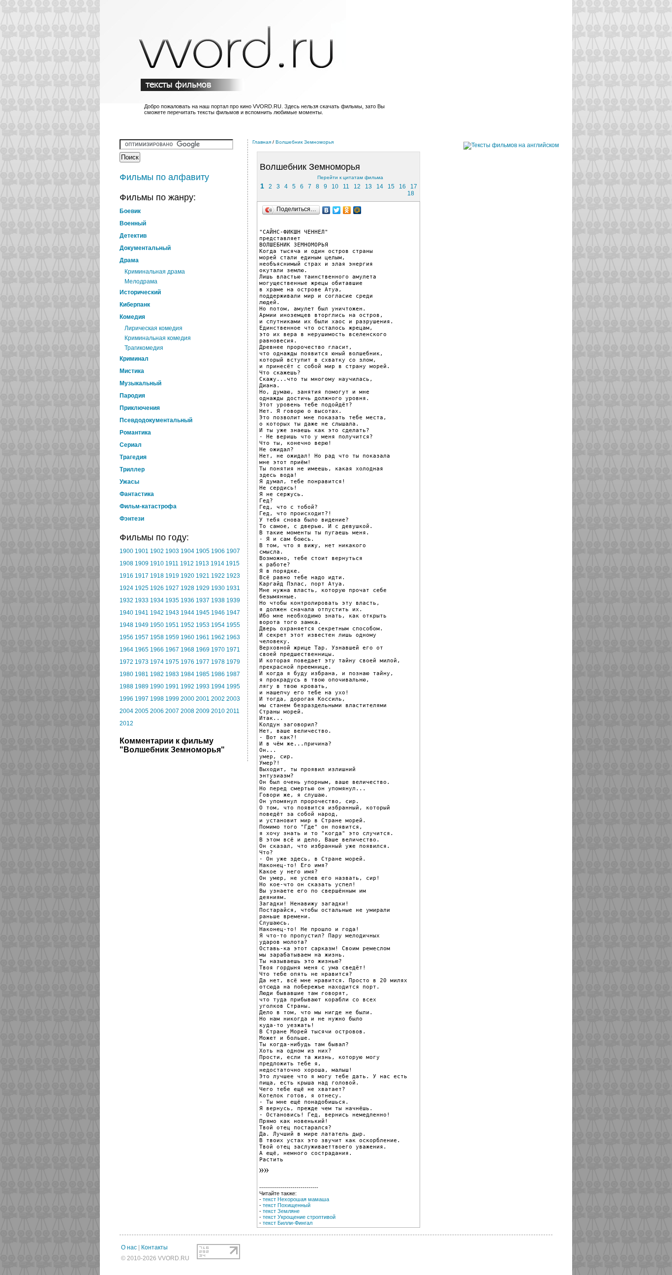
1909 (142, 563)
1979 (233, 661)
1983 (172, 674)
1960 (187, 637)
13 (368, 186)
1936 (187, 600)
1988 (126, 686)
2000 (187, 698)
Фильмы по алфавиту (164, 177)
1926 (157, 588)
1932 (126, 600)
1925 (142, 588)
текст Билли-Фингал (287, 1223)
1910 (157, 563)
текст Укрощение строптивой (299, 1217)
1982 (157, 674)
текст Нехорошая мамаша (296, 1199)
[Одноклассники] (347, 210)
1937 (203, 600)
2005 (142, 711)
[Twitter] (337, 210)
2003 (233, 698)
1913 (202, 563)
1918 (157, 575)
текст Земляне (281, 1211)
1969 (203, 649)
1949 (142, 625)
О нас (129, 1247)
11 (346, 186)
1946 (218, 612)
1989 (142, 686)
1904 (187, 551)
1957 (142, 637)
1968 (187, 649)
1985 (203, 674)
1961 (203, 637)
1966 (157, 649)
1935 (172, 600)
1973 (142, 661)
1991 (172, 686)
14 (379, 186)
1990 (157, 686)
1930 (218, 588)
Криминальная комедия (157, 338)
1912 (187, 563)
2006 (157, 711)
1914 (217, 563)
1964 (126, 649)
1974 (157, 661)
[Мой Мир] (357, 210)
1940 (126, 612)
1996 (126, 698)
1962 (218, 637)
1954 (218, 625)
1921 (203, 575)
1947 (233, 612)
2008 (187, 711)
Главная (261, 142)
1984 (187, 674)
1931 (233, 588)
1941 (142, 612)
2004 (126, 711)
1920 (187, 575)
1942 (157, 612)
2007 (172, 711)
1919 (172, 575)
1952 (187, 625)
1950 (157, 625)
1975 (172, 661)
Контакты (154, 1247)
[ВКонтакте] (326, 210)
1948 (126, 625)
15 (391, 186)
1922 (218, 575)
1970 (218, 649)
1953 (203, 625)
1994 (218, 686)
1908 (126, 563)
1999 (172, 698)
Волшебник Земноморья (304, 142)
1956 (126, 637)
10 (335, 186)
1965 (142, 649)
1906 (218, 551)
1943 (172, 612)
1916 (126, 575)
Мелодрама (140, 281)
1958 (157, 637)
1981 (142, 674)
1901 (142, 551)
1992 (187, 686)
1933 (142, 600)
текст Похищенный (286, 1205)
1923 (233, 575)
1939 (233, 600)
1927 (172, 588)
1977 (203, 661)
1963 (233, 637)
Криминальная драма (154, 271)
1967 (172, 649)
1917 (142, 575)
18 (410, 193)
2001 (203, 698)
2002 (218, 698)
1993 (203, 686)
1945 (203, 612)
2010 (218, 711)
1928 (187, 588)
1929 (203, 588)
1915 (233, 563)
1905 (203, 551)
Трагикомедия (143, 347)
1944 (187, 612)
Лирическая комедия (153, 328)
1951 (172, 625)
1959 (172, 637)
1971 (233, 649)
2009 (203, 711)
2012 (126, 723)
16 (402, 186)
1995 (233, 686)
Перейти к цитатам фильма (350, 177)
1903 (172, 551)
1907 (233, 551)
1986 (218, 674)
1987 (233, 674)
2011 (233, 711)
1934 (157, 600)
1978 (218, 661)
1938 (218, 600)
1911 (172, 563)
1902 (157, 551)
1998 (157, 698)
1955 (233, 625)
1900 (126, 551)
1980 (126, 674)
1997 (142, 698)
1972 (126, 661)
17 (413, 186)
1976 (187, 661)
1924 (126, 588)
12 (357, 186)
